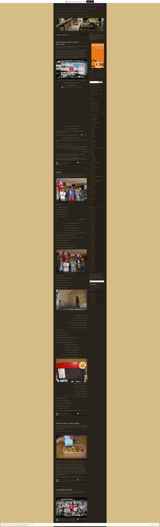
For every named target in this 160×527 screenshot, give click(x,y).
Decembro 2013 (93, 252)
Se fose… (59, 172)
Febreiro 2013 (93, 263)
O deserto (92, 174)
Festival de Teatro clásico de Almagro (71, 128)
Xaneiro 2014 (93, 251)
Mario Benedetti (74, 520)
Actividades (65, 413)
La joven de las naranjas (94, 156)
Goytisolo (92, 153)
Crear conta (92, 296)
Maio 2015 (92, 228)
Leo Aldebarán (93, 159)
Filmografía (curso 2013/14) (84, 14)
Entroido (92, 149)
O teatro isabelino (93, 183)
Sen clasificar (93, 193)
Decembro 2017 (93, 212)
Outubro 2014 (93, 239)
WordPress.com (93, 302)
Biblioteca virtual (63, 11)
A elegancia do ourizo (94, 119)
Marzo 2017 (93, 215)
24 (94, 77)
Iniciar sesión (93, 298)
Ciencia (92, 139)
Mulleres (92, 168)
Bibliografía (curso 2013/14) (91, 8)
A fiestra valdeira (93, 121)
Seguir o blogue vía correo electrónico (96, 274)
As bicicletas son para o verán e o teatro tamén (67, 43)
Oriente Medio (93, 184)
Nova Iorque (93, 171)
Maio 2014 (92, 245)
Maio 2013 (92, 258)
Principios (92, 189)
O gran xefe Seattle (94, 179)
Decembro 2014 (93, 236)
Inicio (59, 8)
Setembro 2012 (93, 270)
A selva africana (93, 125)
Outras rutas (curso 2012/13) (66, 16)
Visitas (92, 202)
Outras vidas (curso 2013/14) (86, 16)
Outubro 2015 (93, 225)
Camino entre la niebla (94, 134)
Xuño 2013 (92, 257)
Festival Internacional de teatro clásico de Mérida (71, 137)
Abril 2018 (92, 209)
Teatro (71, 162)
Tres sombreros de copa (94, 198)
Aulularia (92, 131)
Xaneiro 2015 (93, 234)
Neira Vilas (92, 170)
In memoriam (93, 155)
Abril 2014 (92, 246)
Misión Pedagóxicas (94, 165)
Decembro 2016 (93, 218)
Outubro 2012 (93, 269)
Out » (93, 79)
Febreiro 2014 (93, 249)
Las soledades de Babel (64, 489)
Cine (91, 143)
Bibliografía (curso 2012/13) (71, 8)
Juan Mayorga (84, 151)
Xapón (92, 204)
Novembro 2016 (93, 219)
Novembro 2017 (93, 213)
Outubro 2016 (93, 221)
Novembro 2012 (93, 267)
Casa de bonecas (93, 136)
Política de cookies (24, 525)
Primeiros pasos (90, 1)
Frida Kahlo (92, 152)
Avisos (92, 133)
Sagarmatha (92, 192)
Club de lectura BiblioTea (90, 5)
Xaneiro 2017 (93, 216)
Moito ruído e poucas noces (95, 167)
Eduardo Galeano (93, 146)
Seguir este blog (93, 284)
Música (92, 164)
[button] (97, 55)
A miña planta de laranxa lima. (95, 122)
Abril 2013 (92, 260)
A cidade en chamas (94, 118)
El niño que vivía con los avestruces (96, 148)
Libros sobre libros (94, 161)
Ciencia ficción (93, 142)
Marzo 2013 (93, 261)
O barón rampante (93, 173)
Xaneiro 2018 (93, 210)
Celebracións (93, 137)
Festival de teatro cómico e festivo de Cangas (72, 82)
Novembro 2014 (93, 237)
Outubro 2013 (93, 255)
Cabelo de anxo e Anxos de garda (67, 423)
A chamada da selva (94, 116)
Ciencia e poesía (93, 140)
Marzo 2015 (93, 231)
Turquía (92, 199)
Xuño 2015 (92, 227)
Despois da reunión (67, 415)
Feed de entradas (93, 299)
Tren (91, 196)
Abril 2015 (92, 230)
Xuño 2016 (92, 222)
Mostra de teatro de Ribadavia (71, 85)
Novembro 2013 (93, 254)
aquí (77, 56)
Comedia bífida (93, 145)
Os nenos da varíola (94, 88)
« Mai (90, 79)
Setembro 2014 (93, 240)
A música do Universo (94, 92)
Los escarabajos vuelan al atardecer (96, 87)
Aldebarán (92, 130)
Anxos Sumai (80, 461)
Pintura (92, 187)
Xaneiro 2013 (93, 264)
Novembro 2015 (93, 224)
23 (92, 77)
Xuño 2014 (92, 243)
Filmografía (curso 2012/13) (65, 14)
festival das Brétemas (74, 53)
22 (90, 77)
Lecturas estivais (66, 479)
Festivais (65, 164)
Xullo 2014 (92, 242)
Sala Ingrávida (76, 140)
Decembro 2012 (93, 266)
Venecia (92, 201)
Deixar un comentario (83, 162)
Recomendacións (66, 162)
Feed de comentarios (94, 301)
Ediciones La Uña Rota (65, 159)
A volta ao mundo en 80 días (95, 127)
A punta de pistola (93, 124)
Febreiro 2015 (93, 233)
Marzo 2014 (93, 248)
